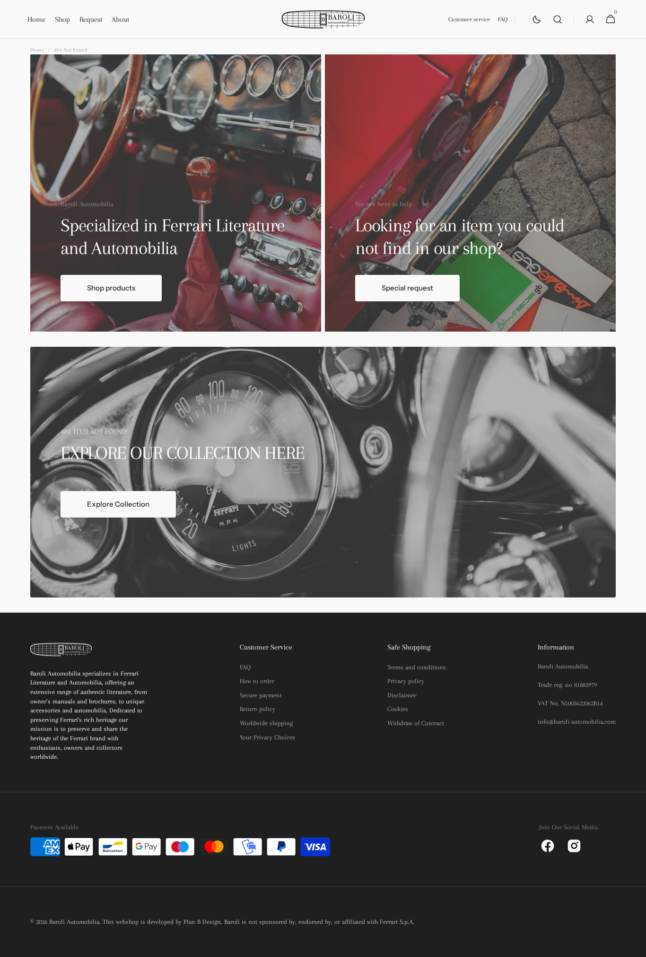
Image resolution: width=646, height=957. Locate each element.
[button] (557, 19)
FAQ (245, 667)
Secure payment (261, 695)
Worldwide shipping (266, 723)
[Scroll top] (634, 945)
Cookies (397, 708)
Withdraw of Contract (415, 723)
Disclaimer (401, 695)
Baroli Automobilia (74, 921)
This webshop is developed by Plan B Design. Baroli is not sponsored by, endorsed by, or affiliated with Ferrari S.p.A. (258, 921)
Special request (407, 287)
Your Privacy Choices (267, 737)
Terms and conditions (416, 667)
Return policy (257, 708)
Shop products (111, 287)
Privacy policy (405, 681)
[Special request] (470, 192)
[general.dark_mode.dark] (536, 19)
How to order (257, 681)
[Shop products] (175, 192)
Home (37, 50)
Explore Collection (118, 504)
